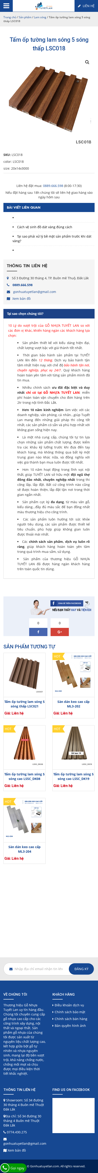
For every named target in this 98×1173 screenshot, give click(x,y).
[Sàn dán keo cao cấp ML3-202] (73, 674)
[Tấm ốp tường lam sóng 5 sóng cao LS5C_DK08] (24, 746)
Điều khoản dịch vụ (69, 1005)
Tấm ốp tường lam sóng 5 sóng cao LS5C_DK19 (73, 776)
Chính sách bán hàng (71, 1019)
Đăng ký (81, 969)
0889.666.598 (53, 186)
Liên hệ (88, 6)
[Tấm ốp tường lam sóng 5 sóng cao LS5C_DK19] (73, 746)
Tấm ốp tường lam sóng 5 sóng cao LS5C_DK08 (24, 776)
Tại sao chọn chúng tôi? (25, 313)
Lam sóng (40, 17)
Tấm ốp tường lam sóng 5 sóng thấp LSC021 (24, 703)
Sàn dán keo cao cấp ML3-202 (73, 703)
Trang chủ (9, 17)
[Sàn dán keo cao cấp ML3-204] (24, 819)
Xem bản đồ (21, 298)
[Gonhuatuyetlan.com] (44, 5)
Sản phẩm (25, 17)
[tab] (49, 313)
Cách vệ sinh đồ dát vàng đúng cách (44, 227)
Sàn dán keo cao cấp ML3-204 (24, 849)
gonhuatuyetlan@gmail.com (34, 292)
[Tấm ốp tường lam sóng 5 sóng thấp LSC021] (24, 674)
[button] (87, 62)
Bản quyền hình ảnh (70, 1025)
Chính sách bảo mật (70, 1012)
